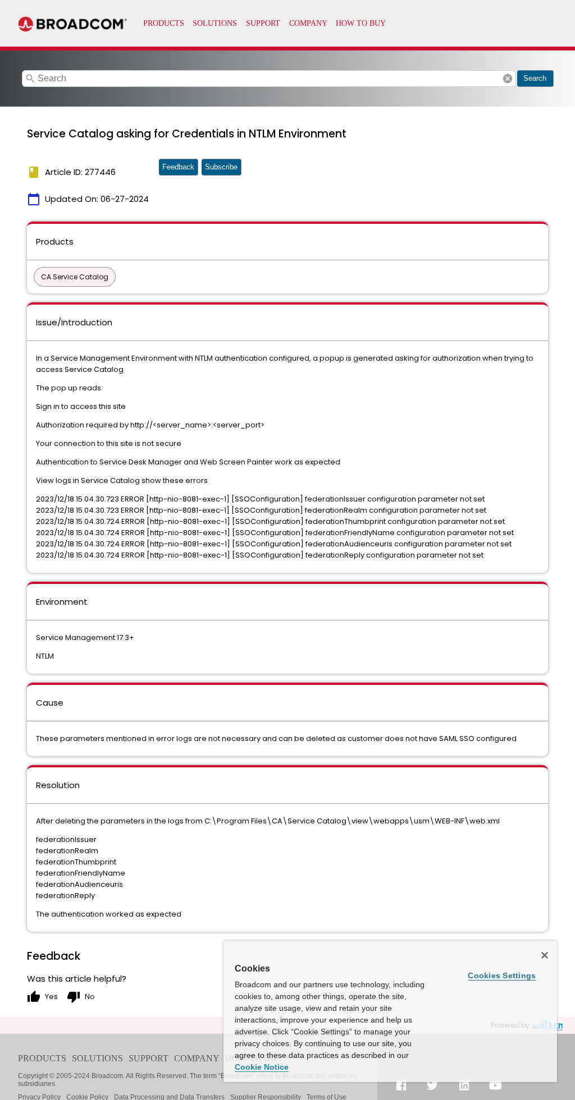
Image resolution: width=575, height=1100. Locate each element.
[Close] (544, 955)
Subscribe (221, 167)
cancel (507, 78)
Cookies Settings (502, 975)
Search (534, 78)
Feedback (178, 167)
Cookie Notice (262, 1066)
